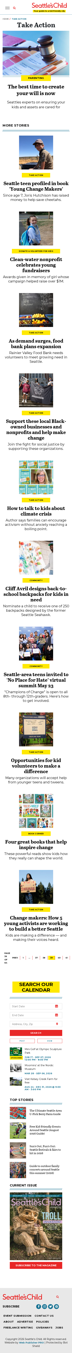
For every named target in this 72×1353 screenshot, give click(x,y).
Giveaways (44, 1327)
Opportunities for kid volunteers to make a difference (36, 766)
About (8, 1321)
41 (66, 958)
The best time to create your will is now (36, 90)
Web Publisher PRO (31, 1342)
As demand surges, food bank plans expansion (36, 343)
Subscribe (11, 1306)
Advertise (25, 1321)
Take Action (36, 175)
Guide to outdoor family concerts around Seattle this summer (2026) (44, 1169)
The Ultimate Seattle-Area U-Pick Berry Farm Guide (46, 1112)
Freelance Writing (18, 1327)
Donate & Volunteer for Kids (36, 251)
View (49, 1041)
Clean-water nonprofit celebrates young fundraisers (36, 265)
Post (22, 1041)
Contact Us (44, 1315)
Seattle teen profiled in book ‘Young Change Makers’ (36, 186)
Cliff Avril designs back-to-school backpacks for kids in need (36, 594)
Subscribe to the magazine (36, 1265)
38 (44, 958)
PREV (15, 958)
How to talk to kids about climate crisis (36, 511)
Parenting (36, 78)
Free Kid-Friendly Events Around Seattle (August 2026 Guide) (45, 1129)
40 (59, 958)
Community (36, 580)
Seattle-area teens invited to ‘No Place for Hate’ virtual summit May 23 (36, 680)
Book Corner (36, 834)
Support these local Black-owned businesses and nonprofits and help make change (36, 429)
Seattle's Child (33, 1339)
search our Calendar (36, 987)
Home (6, 19)
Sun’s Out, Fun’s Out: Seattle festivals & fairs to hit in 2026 (45, 1149)
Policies (42, 1321)
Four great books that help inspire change (36, 844)
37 (36, 958)
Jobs (59, 1327)
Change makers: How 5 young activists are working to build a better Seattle (36, 923)
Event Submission (17, 1315)
